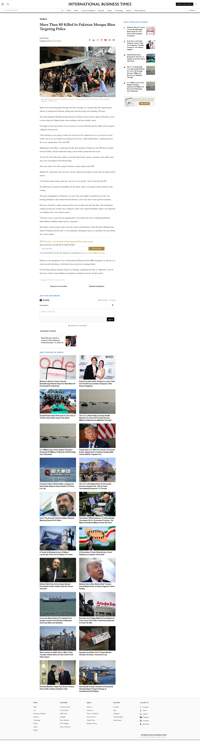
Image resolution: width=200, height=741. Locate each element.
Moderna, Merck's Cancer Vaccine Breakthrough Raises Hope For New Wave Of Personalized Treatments (57, 383)
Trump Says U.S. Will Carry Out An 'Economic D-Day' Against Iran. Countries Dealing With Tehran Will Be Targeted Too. (97, 452)
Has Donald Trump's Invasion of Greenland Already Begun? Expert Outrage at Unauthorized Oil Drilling (96, 689)
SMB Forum (63, 713)
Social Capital (64, 710)
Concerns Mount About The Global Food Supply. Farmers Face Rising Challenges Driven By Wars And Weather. (56, 620)
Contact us (90, 710)
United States (117, 720)
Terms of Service (88, 253)
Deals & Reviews (139, 10)
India (114, 710)
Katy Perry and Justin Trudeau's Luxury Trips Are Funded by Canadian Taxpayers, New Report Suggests (97, 383)
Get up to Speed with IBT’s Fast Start (143, 98)
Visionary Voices (65, 707)
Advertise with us (92, 723)
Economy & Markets (88, 10)
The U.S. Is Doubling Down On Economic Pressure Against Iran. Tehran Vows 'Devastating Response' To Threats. (95, 486)
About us (89, 707)
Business (101, 10)
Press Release (64, 720)
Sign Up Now (144, 103)
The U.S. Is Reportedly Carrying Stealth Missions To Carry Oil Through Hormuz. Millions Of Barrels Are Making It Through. (95, 418)
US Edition (192, 10)
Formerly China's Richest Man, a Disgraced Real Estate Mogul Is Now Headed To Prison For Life (57, 486)
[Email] (109, 40)
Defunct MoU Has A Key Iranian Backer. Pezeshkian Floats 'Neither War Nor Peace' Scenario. (56, 586)
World (69, 10)
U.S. (62, 10)
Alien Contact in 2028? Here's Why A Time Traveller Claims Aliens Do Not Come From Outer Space (56, 654)
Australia (116, 707)
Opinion (128, 10)
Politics (76, 10)
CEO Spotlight (64, 723)
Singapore (116, 713)
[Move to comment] (114, 40)
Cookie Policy (91, 720)
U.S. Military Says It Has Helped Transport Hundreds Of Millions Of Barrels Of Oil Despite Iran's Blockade (58, 452)
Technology (119, 10)
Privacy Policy (101, 253)
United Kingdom (118, 717)
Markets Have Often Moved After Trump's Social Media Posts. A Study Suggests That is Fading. (97, 586)
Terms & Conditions (93, 713)
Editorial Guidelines (96, 286)
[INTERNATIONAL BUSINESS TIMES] (100, 4)
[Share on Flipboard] (102, 40)
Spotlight (62, 717)
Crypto (109, 10)
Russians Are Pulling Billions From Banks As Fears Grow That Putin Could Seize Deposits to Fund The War (97, 620)
